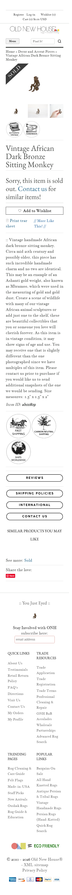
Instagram (41, 5)
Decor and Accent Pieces (36, 52)
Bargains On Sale (45, 771)
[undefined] (34, 83)
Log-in (30, 14)
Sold (28, 560)
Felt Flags (15, 780)
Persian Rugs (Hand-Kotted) (48, 817)
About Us (15, 663)
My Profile (15, 719)
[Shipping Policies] (34, 494)
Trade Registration (45, 681)
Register (18, 14)
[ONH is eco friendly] (34, 850)
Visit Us (14, 700)
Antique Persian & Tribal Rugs (48, 794)
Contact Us (16, 707)
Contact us (32, 188)
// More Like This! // (44, 223)
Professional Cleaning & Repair (45, 702)
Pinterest (34, 5)
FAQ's (13, 687)
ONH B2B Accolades (44, 716)
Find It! (38, 41)
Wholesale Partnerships (45, 728)
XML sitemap (36, 864)
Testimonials (18, 670)
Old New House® (47, 859)
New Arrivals (17, 799)
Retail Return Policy (18, 678)
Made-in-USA (19, 787)
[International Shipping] (34, 506)
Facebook (26, 5)
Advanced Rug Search (47, 739)
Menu (12, 41)
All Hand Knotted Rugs (46, 782)
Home (10, 52)
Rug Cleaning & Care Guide (19, 771)
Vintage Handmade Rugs (48, 805)
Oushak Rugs (17, 806)
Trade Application (45, 670)
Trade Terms (46, 691)
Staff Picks (16, 793)
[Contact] (34, 517)
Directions (15, 694)
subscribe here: (34, 633)
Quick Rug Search (44, 828)
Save (12, 575)
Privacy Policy (34, 870)
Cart (35, 19)
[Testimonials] (34, 481)
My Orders (15, 713)
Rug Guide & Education (17, 814)
